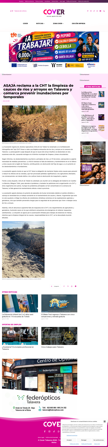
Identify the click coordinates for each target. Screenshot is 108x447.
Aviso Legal (97, 443)
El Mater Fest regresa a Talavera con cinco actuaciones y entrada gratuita (58, 315)
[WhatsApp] (97, 11)
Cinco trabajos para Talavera (52, 347)
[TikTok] (94, 11)
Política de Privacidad (86, 443)
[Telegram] (75, 286)
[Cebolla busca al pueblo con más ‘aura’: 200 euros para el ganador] (101, 117)
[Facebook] (88, 11)
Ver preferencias (98, 440)
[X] (68, 286)
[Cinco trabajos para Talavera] (59, 336)
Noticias (4, 311)
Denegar (83, 440)
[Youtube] (100, 11)
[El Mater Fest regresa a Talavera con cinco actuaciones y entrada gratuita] (59, 303)
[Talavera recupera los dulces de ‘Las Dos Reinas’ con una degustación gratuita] (101, 128)
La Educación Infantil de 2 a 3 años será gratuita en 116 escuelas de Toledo (17, 315)
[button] (104, 421)
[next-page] (6, 353)
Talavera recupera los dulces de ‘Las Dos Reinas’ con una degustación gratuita (89, 128)
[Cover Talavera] (54, 424)
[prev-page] (3, 353)
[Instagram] (91, 11)
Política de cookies (74, 443)
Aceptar (69, 440)
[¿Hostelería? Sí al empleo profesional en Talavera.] (20, 336)
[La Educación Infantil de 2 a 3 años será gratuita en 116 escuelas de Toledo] (20, 303)
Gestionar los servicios (72, 435)
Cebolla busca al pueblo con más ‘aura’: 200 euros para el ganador (88, 117)
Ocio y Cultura (45, 311)
